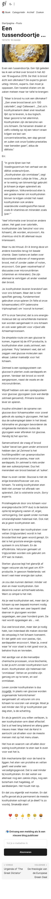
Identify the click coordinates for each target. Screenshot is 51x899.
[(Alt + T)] (10, 4)
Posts (19, 23)
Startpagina (8, 23)
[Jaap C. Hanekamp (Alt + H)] (5, 4)
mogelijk (6, 691)
